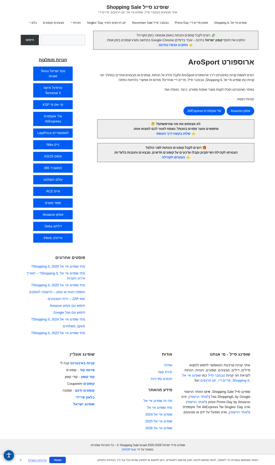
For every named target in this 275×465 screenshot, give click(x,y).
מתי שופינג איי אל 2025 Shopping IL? (58, 285)
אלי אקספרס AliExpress (204, 111)
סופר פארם (53, 203)
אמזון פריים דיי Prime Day (191, 22)
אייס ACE (53, 191)
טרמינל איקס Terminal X (53, 90)
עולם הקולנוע (53, 180)
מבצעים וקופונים (53, 22)
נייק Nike (53, 145)
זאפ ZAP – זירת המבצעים (66, 299)
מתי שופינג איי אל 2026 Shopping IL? (58, 266)
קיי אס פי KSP (53, 105)
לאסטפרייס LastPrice (53, 133)
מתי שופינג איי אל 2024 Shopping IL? (58, 319)
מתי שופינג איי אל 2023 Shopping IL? (58, 333)
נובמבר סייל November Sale (150, 22)
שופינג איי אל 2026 (158, 428)
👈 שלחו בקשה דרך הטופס (175, 133)
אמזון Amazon (240, 111)
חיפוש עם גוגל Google (69, 312)
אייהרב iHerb (53, 238)
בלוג (34, 22)
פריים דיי (224, 380)
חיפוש (30, 40)
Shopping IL (241, 380)
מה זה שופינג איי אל (158, 401)
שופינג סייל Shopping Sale (137, 7)
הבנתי (57, 460)
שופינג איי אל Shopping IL (230, 22)
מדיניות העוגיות (37, 460)
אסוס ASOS (53, 156)
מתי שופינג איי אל (159, 408)
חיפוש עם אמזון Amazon (67, 306)
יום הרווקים (208, 380)
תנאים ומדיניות (161, 379)
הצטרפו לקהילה (173, 157)
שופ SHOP (129, 449)
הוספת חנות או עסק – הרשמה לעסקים (57, 292)
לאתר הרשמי (199, 397)
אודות (168, 365)
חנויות (77, 22)
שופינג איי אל (191, 375)
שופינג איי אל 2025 (158, 421)
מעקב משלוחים (74, 326)
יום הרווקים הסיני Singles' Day (106, 22)
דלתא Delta (53, 226)
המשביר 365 (53, 168)
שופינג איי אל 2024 (158, 414)
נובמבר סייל (216, 375)
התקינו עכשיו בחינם (173, 45)
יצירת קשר (165, 372)
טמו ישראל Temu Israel (53, 73)
